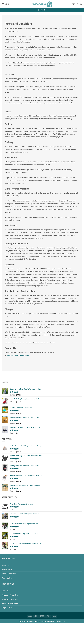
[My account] (77, 4)
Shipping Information (10, 595)
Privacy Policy (7, 569)
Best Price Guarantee (10, 603)
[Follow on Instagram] (41, 10)
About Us (5, 565)
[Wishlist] (73, 4)
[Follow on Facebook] (39, 10)
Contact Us (6, 591)
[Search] (45, 10)
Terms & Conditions (9, 573)
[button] (5, 4)
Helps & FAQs (7, 608)
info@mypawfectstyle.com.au (18, 355)
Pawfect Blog (6, 578)
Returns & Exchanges (10, 599)
